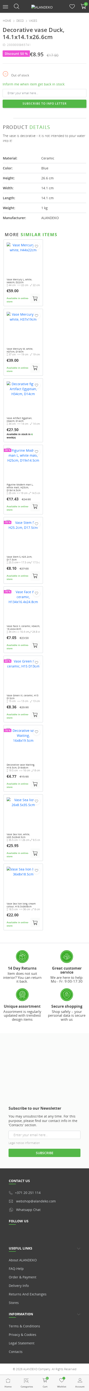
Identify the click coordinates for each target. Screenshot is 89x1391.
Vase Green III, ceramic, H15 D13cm (22, 697)
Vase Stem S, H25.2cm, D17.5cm (19, 558)
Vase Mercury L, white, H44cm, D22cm (19, 281)
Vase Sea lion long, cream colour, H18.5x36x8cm (21, 905)
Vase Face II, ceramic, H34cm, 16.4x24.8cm (23, 627)
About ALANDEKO (23, 1260)
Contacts (16, 1351)
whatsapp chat (28, 1209)
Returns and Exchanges (28, 1294)
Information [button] (21, 1314)
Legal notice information (24, 1143)
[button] (5, 6)
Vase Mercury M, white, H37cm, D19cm (20, 350)
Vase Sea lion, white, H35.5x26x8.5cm (18, 836)
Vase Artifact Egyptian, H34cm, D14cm (19, 419)
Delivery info (19, 1285)
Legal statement (21, 1343)
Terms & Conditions (24, 1326)
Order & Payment (22, 1277)
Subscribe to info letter (45, 104)
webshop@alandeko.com (36, 1201)
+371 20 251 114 (28, 1192)
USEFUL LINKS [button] (20, 1248)
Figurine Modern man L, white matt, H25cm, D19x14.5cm (20, 487)
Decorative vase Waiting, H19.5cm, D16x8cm (21, 766)
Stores (14, 1302)
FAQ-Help (16, 1268)
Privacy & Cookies (22, 1334)
